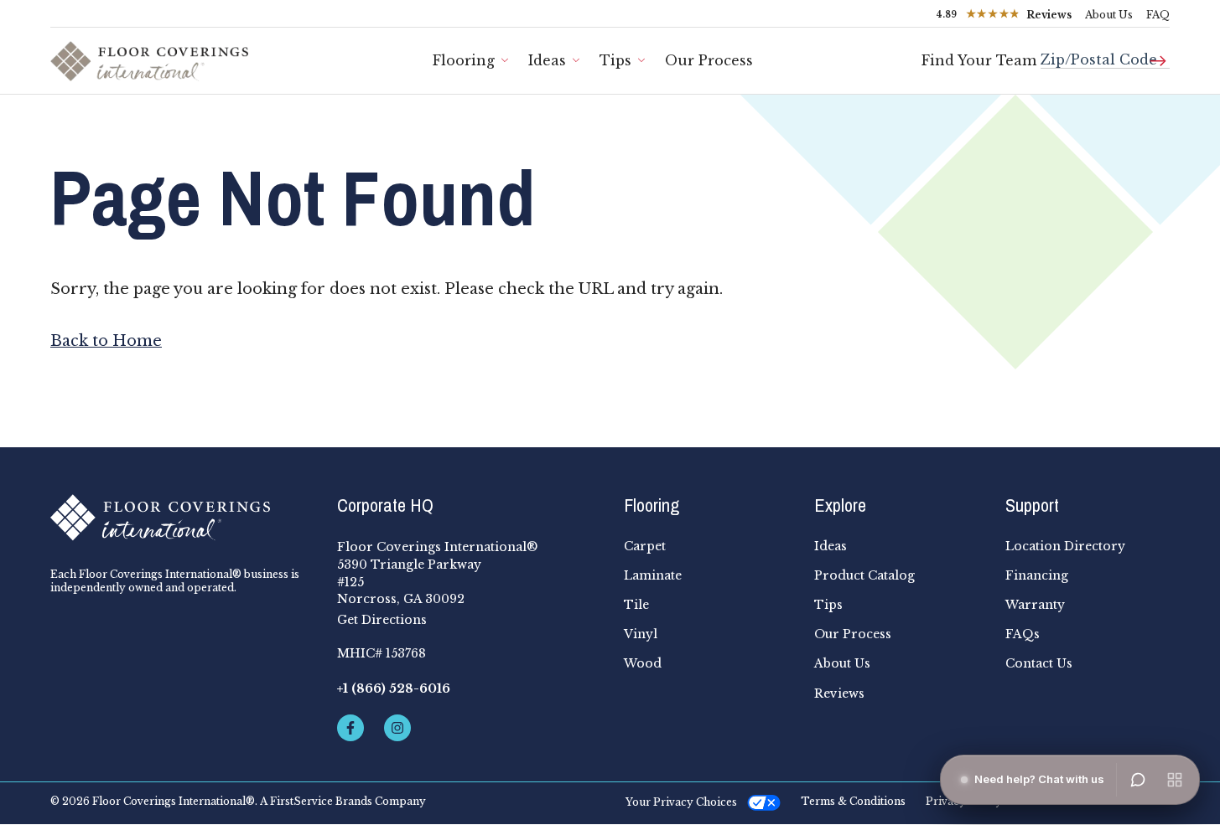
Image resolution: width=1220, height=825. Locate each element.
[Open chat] (1137, 779)
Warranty (1035, 605)
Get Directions (382, 620)
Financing (1036, 575)
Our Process (709, 60)
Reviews (839, 693)
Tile (636, 605)
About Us (1109, 14)
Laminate (653, 575)
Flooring (464, 60)
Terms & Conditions (853, 802)
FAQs (1022, 634)
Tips (615, 60)
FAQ (1158, 14)
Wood (643, 663)
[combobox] (1105, 53)
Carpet (645, 546)
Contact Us (1038, 663)
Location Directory (1065, 546)
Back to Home (106, 341)
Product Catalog (864, 575)
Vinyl (640, 634)
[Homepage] (180, 517)
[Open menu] (1174, 779)
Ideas (547, 60)
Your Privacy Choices (681, 802)
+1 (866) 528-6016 (393, 688)
